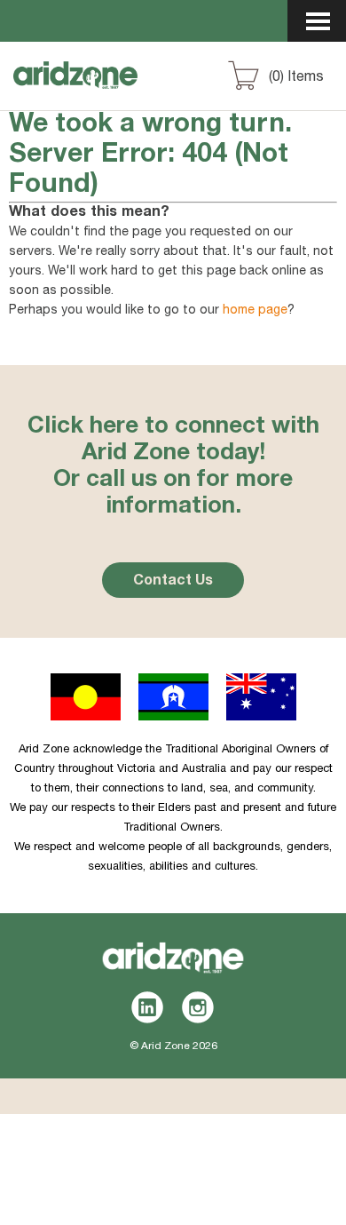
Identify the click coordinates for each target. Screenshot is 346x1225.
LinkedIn (147, 1007)
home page (255, 311)
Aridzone (107, 91)
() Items (296, 78)
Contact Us (173, 582)
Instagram (198, 1007)
